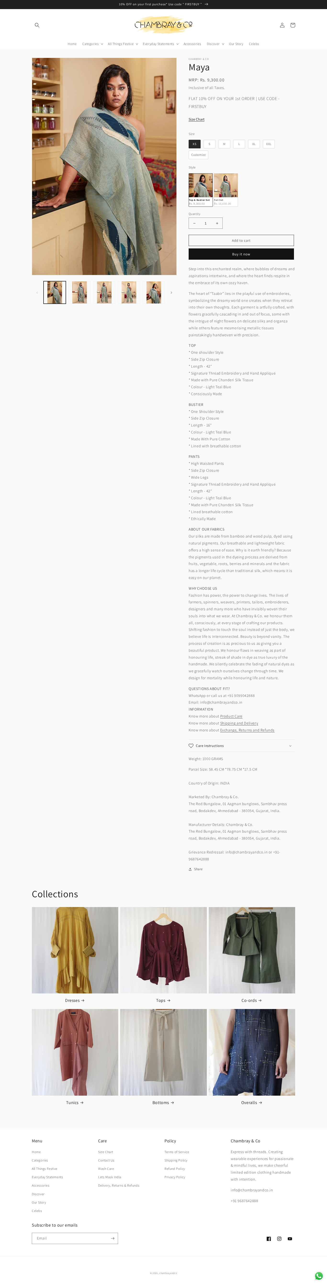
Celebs (37, 1211)
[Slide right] (171, 292)
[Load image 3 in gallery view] (104, 292)
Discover (38, 1194)
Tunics (72, 1102)
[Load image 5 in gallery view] (154, 292)
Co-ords (249, 1000)
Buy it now (241, 254)
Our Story (39, 1202)
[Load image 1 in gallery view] (55, 292)
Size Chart (196, 119)
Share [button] (198, 869)
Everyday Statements (47, 1177)
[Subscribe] (112, 1238)
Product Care (231, 716)
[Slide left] (37, 292)
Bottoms (160, 1102)
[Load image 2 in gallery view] (79, 292)
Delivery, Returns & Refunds (118, 1185)
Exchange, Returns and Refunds (247, 730)
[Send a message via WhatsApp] (319, 1276)
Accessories (41, 1185)
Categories (40, 1160)
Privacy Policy (174, 1177)
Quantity (194, 214)
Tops (160, 1000)
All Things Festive (44, 1168)
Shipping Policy (175, 1160)
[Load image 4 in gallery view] (129, 292)
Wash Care (106, 1168)
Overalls (249, 1102)
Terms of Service (176, 1152)
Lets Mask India (109, 1177)
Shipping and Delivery (239, 723)
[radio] (195, 144)
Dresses (72, 1000)
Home (36, 1152)
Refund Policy (174, 1168)
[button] (37, 25)
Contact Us (106, 1160)
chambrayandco (168, 1273)
